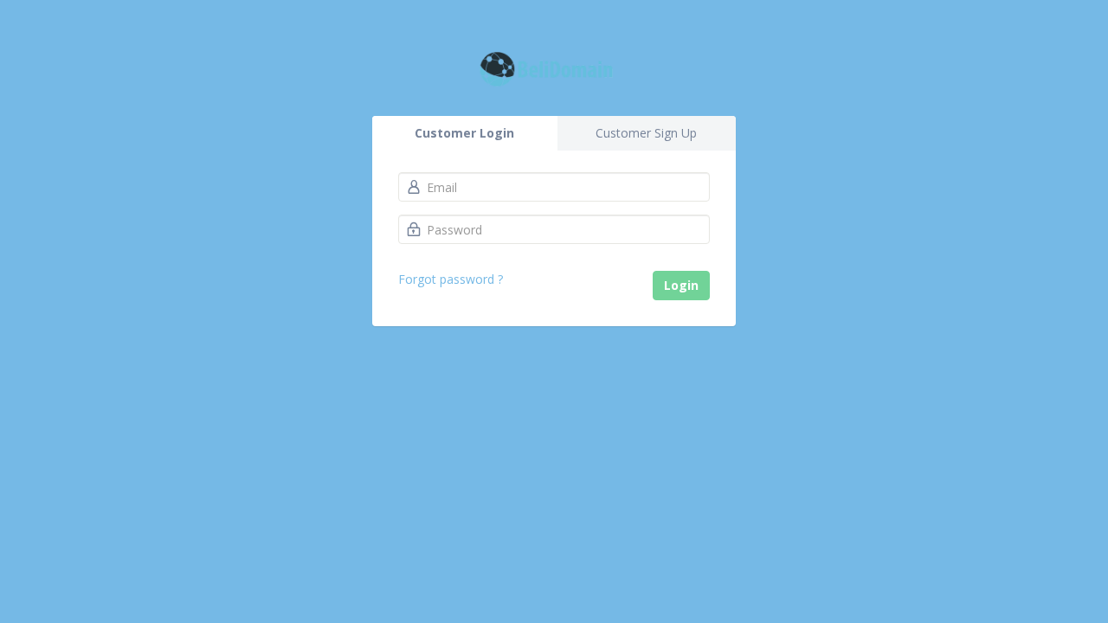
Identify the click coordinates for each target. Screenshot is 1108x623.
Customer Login (464, 133)
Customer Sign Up (646, 133)
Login (681, 285)
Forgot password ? (450, 279)
